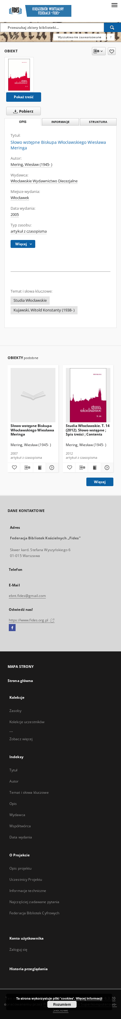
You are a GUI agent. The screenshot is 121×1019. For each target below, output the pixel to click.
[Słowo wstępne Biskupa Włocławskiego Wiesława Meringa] (19, 75)
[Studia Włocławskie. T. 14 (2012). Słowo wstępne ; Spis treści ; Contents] (88, 395)
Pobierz (25, 111)
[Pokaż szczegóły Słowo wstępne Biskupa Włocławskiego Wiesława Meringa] (51, 467)
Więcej (100, 481)
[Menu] (114, 4)
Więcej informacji (89, 998)
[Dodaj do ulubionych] (112, 51)
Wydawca (17, 814)
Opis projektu (20, 868)
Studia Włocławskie (30, 300)
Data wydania (20, 837)
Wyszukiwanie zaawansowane (79, 37)
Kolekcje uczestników (26, 721)
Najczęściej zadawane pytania (34, 901)
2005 (15, 214)
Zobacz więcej (21, 738)
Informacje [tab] (60, 122)
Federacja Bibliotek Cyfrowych (34, 912)
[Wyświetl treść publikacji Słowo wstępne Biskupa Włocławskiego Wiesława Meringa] (39, 467)
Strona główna (20, 680)
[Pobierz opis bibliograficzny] (26, 467)
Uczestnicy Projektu (25, 879)
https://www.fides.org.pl (29, 620)
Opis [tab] (22, 122)
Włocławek (20, 197)
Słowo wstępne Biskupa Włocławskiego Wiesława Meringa (32, 429)
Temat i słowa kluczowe (29, 792)
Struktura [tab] (98, 122)
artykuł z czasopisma (29, 231)
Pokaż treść (23, 96)
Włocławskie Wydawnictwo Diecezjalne (44, 181)
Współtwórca (20, 825)
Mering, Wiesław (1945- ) (31, 164)
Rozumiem (62, 1004)
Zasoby (15, 710)
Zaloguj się (18, 949)
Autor (14, 781)
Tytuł (13, 770)
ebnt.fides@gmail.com (27, 595)
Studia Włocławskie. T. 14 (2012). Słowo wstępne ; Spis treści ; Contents (88, 429)
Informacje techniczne (27, 890)
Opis (13, 803)
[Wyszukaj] (112, 27)
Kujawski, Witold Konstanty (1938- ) (44, 310)
